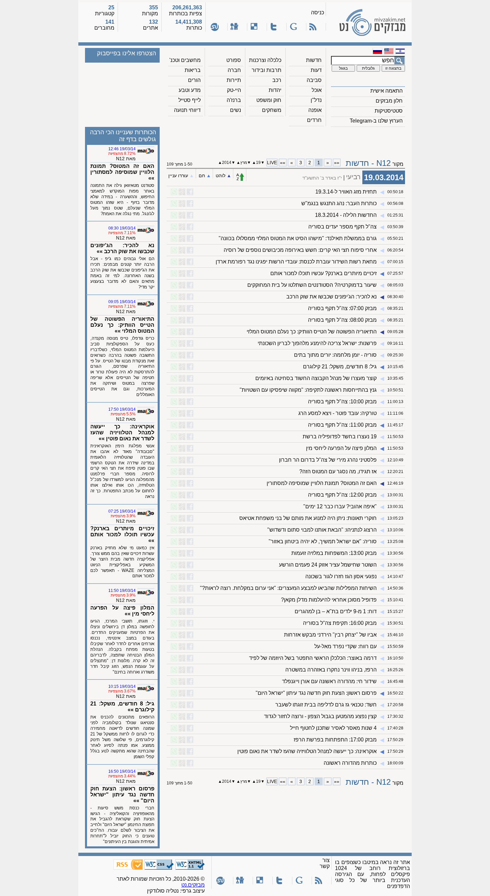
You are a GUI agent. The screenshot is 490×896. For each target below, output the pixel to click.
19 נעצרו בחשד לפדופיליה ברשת (340, 436)
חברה (234, 70)
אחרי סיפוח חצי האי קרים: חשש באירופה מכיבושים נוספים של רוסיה (300, 250)
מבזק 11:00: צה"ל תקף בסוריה (342, 425)
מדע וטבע (190, 90)
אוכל (317, 90)
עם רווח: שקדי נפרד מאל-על (345, 646)
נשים (235, 110)
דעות (316, 70)
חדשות (314, 60)
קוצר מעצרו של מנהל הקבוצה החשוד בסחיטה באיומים (316, 378)
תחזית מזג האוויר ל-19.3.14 (346, 192)
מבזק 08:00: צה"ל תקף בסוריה (342, 320)
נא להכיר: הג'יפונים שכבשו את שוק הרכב (331, 296)
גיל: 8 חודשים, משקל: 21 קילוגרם (340, 366)
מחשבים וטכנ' (185, 60)
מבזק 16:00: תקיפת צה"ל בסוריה (340, 623)
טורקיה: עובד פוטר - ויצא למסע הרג (337, 413)
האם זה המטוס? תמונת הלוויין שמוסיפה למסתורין (322, 483)
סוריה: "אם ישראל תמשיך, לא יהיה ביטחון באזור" (323, 541)
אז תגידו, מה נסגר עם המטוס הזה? (338, 471)
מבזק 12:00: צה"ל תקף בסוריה (342, 495)
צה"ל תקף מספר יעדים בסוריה (342, 226)
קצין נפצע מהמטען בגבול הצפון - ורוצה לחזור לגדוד (320, 716)
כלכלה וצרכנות (265, 60)
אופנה (315, 110)
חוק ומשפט (268, 100)
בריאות (193, 70)
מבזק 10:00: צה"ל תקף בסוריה (342, 401)
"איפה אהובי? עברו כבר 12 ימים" (340, 506)
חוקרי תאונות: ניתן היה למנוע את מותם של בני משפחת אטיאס (308, 518)
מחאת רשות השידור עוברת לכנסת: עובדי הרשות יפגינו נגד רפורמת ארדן (296, 261)
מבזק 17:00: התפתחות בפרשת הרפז (335, 739)
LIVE (272, 162)
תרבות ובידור (266, 70)
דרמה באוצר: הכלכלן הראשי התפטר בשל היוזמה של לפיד (313, 658)
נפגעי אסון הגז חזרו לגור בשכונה (341, 576)
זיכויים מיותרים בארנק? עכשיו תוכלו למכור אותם (323, 273)
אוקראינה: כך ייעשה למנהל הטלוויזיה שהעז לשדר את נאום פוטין (307, 751)
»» (282, 162)
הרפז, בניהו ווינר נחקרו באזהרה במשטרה (331, 669)
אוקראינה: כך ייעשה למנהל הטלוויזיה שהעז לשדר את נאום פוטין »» (122, 432)
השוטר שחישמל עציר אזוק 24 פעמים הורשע (328, 565)
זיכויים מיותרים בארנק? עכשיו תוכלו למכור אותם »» (122, 534)
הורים (194, 80)
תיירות (234, 80)
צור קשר (325, 863)
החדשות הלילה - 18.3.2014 (346, 215)
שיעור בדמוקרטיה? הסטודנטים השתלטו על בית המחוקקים (312, 285)
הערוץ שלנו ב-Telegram (376, 121)
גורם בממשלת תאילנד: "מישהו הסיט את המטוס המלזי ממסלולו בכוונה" (298, 238)
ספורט (233, 60)
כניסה (317, 12)
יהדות (275, 90)
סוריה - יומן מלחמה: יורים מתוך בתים (335, 355)
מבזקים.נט (193, 885)
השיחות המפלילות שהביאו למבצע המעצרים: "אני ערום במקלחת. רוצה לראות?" (288, 588)
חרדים (314, 120)
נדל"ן (316, 100)
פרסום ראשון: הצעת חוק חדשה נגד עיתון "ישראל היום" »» (122, 794)
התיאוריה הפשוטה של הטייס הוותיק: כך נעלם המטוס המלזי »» (122, 325)
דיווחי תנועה (187, 110)
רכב (276, 80)
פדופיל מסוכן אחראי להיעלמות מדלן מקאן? (329, 600)
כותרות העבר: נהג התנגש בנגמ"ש (339, 203)
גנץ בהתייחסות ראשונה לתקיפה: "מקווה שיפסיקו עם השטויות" (308, 390)
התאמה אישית (386, 91)
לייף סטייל (189, 100)
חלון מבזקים (389, 101)
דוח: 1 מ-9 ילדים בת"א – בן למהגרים (336, 611)
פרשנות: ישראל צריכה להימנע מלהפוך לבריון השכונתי (317, 343)
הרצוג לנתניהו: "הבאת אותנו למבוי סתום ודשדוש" (322, 530)
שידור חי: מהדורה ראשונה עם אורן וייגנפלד (329, 681)
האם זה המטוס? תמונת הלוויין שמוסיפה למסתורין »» (122, 172)
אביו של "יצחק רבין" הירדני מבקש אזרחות (330, 635)
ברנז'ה (234, 100)
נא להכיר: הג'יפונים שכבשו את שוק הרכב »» (122, 248)
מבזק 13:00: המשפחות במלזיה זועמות (334, 553)
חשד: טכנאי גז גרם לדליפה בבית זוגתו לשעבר (326, 704)
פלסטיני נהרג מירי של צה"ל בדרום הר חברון (328, 460)
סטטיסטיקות (389, 111)
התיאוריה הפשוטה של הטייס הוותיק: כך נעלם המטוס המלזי (312, 331)
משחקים (271, 110)
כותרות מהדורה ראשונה (350, 763)
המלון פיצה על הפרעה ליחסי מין (341, 448)
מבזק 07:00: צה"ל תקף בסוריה (342, 308)
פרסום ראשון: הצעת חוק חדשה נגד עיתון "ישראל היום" (316, 693)
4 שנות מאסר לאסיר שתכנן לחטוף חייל (333, 728)
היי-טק (234, 90)
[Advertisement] (286, 140)
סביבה (314, 80)
